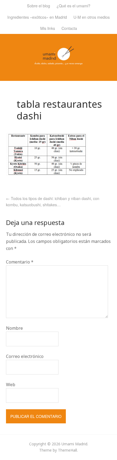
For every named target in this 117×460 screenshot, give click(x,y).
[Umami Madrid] (58, 61)
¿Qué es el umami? (73, 5)
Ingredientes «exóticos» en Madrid (37, 17)
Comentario (19, 262)
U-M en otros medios (91, 17)
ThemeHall (67, 450)
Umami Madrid (74, 443)
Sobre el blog (38, 5)
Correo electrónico (25, 356)
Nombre (14, 328)
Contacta (69, 28)
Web (10, 385)
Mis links (47, 28)
